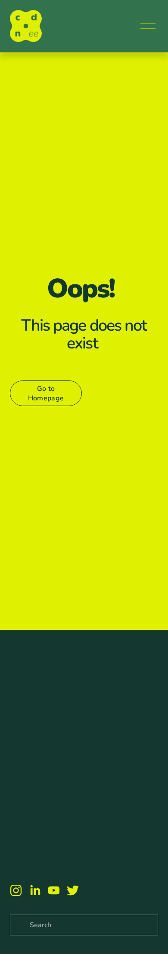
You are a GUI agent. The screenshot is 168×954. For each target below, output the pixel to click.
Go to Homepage (46, 393)
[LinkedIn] (35, 890)
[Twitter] (73, 890)
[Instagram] (16, 890)
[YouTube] (54, 890)
